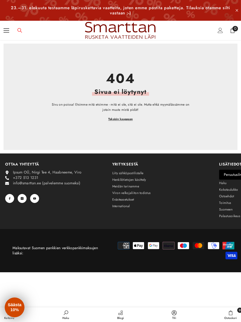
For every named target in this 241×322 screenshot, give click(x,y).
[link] (66, 314)
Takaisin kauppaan (120, 119)
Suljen (237, 10)
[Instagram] (22, 198)
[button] (14, 307)
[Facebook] (9, 198)
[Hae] (20, 30)
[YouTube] (34, 198)
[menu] (6, 30)
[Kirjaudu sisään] (220, 30)
